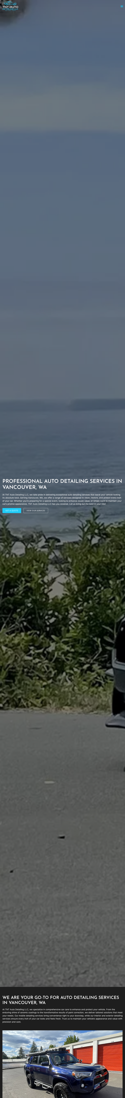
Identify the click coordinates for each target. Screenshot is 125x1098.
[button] (122, 6)
